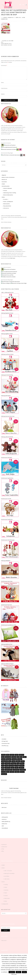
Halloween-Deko (4, 761)
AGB (3, 826)
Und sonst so (6, 208)
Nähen (3, 197)
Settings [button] (24, 972)
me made (16, 765)
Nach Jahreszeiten (5, 186)
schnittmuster (23, 769)
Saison (3, 881)
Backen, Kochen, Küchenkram (8, 177)
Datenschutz (4, 823)
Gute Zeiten (4, 181)
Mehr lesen (12, 258)
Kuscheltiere (6, 876)
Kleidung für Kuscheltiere (9, 873)
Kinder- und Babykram (8, 201)
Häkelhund (18, 761)
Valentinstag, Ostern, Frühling (9, 192)
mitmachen (22, 765)
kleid (18, 763)
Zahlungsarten (5, 817)
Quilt (3, 769)
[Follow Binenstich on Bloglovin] (21, 155)
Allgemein (4, 175)
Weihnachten (4, 774)
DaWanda (14, 756)
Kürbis (6, 765)
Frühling (6, 884)
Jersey (3, 763)
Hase (10, 761)
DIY (21, 756)
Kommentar (4, 65)
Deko (18, 756)
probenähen (21, 767)
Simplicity (12, 771)
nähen (13, 767)
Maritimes (6, 890)
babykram (12, 754)
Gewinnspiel (9, 759)
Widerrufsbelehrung (6, 821)
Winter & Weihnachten (8, 195)
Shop (8, 771)
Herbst (13, 761)
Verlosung (22, 771)
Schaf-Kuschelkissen (8, 769)
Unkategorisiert (5, 904)
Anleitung (3, 754)
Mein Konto (4, 807)
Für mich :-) (5, 199)
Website (3, 94)
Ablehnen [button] (18, 972)
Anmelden (4, 739)
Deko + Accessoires (8, 870)
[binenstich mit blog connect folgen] (24, 155)
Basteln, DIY (4, 179)
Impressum (4, 819)
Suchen (5, 930)
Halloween (19, 759)
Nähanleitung (7, 767)
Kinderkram (14, 763)
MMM (3, 767)
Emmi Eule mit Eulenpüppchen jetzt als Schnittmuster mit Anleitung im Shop (14, 12)
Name (2, 82)
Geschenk (3, 759)
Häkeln (3, 184)
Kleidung (22, 763)
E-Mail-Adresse (4, 88)
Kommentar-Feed (5, 743)
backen (16, 754)
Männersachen (6, 203)
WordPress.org (5, 745)
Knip (2, 765)
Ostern (17, 767)
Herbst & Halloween (7, 188)
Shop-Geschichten (7, 206)
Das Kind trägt (8, 756)
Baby (7, 754)
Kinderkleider (8, 763)
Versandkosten (5, 828)
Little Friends (11, 765)
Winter (5, 901)
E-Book (25, 756)
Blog (3, 851)
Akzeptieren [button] (11, 972)
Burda (3, 756)
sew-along (3, 771)
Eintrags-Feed (5, 741)
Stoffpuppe (17, 771)
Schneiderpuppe (16, 769)
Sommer (5, 190)
